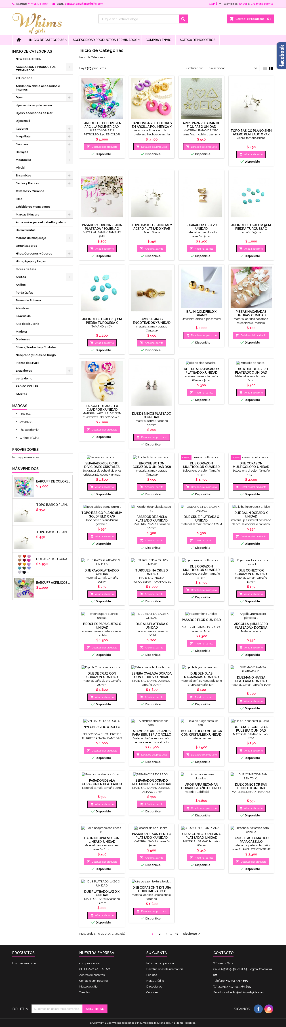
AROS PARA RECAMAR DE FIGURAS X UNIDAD (201, 124)
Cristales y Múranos (30, 191)
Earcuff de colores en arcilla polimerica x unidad (53, 481)
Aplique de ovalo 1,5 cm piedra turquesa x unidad (102, 322)
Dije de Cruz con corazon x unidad (102, 675)
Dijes (19, 97)
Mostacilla (23, 160)
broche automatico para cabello (251, 839)
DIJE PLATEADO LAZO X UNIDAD (102, 893)
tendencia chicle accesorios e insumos (38, 87)
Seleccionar (233, 68)
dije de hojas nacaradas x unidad (201, 675)
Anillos (21, 284)
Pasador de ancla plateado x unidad (152, 518)
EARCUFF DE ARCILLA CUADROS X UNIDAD (102, 407)
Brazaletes (24, 370)
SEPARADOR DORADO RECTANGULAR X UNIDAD (151, 782)
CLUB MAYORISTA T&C (94, 969)
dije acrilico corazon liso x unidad (53, 559)
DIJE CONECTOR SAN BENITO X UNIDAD (251, 786)
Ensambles (23, 175)
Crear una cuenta (262, 3)
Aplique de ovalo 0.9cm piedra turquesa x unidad (251, 228)
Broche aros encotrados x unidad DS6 (151, 322)
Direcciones (154, 986)
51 (176, 933)
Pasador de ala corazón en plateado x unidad (102, 784)
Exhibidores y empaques (33, 206)
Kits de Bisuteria (27, 323)
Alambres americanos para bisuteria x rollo (151, 732)
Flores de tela (26, 269)
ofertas (21, 394)
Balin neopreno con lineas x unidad (102, 839)
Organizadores (26, 245)
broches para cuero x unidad (102, 625)
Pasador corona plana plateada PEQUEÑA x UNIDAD (102, 228)
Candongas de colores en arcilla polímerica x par (151, 126)
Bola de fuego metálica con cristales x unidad (201, 732)
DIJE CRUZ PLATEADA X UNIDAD (201, 518)
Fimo (19, 199)
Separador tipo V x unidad (201, 226)
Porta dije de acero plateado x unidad (251, 370)
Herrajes (22, 152)
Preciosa (25, 413)
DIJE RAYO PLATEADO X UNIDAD (101, 572)
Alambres (22, 308)
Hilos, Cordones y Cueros (34, 253)
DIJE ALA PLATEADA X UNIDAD (152, 625)
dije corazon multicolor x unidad (201, 465)
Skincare (22, 144)
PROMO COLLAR (27, 386)
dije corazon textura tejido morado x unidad (151, 891)
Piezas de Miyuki (27, 362)
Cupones (152, 992)
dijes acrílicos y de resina (34, 105)
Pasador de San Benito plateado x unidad (151, 835)
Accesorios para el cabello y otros (41, 222)
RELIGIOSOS (24, 78)
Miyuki (20, 167)
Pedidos (151, 975)
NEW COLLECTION (28, 59)
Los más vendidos (24, 963)
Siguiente (192, 934)
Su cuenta (156, 953)
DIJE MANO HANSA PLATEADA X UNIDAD (251, 679)
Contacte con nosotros (93, 980)
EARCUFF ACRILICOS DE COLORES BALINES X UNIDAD (53, 582)
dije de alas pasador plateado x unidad (201, 370)
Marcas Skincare (28, 214)
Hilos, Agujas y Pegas (31, 261)
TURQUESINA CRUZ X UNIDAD (151, 572)
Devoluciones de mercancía (164, 969)
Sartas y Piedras (27, 183)
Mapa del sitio (88, 986)
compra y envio (158, 40)
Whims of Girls (29, 437)
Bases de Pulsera (28, 300)
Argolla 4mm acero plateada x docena (251, 625)
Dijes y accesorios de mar (34, 113)
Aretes (21, 277)
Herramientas (26, 230)
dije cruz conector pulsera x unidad (251, 728)
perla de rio (24, 378)
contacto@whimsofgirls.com (84, 3)
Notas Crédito (155, 980)
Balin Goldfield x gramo (201, 313)
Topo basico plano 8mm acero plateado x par (53, 532)
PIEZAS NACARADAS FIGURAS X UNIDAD (251, 313)
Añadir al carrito (251, 154)
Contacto (223, 953)
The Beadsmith (29, 429)
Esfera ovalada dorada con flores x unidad (152, 675)
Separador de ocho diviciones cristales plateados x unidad (102, 467)
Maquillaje (23, 136)
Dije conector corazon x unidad (251, 572)
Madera (21, 331)
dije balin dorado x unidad (251, 514)
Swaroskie (23, 316)
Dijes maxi (23, 120)
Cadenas (22, 128)
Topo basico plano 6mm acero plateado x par (53, 505)
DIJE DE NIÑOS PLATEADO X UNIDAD (151, 415)
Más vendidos (25, 469)
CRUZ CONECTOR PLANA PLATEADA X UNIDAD (201, 835)
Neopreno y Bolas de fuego (36, 355)
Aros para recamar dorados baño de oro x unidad (201, 788)
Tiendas (84, 992)
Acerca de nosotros (197, 40)
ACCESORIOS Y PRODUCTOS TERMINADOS (105, 40)
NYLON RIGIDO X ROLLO (102, 727)
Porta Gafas (24, 292)
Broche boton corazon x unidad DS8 (151, 465)
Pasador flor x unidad (201, 620)
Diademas (23, 339)
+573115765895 (37, 3)
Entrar (243, 3)
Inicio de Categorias (46, 40)
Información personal (160, 963)
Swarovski (26, 421)
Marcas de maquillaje (31, 238)
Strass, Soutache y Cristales (36, 347)
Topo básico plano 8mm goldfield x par (101, 514)
